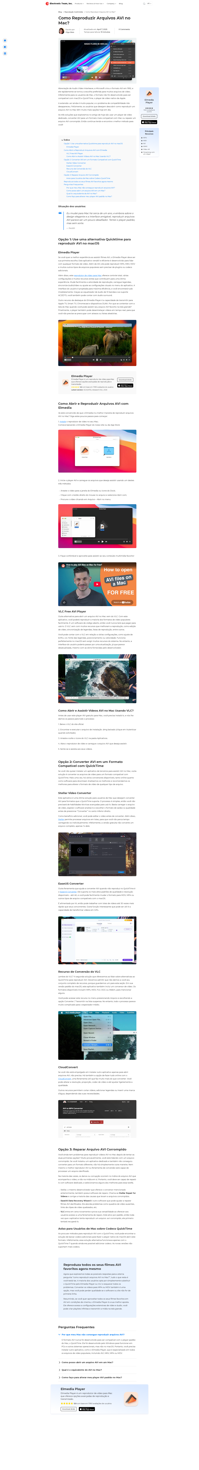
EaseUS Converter (74, 166)
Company (111, 4)
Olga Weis (70, 32)
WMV (145, 146)
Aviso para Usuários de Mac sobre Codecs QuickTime (88, 178)
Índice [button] (67, 140)
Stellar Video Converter (76, 163)
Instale (63, 422)
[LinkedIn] (4, 53)
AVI (144, 143)
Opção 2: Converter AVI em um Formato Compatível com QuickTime (92, 160)
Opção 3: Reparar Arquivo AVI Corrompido (81, 175)
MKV (145, 140)
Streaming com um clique (149, 153)
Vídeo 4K (146, 149)
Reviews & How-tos (95, 4)
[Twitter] (4, 40)
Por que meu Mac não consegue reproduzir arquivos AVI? (90, 188)
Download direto (125, 380)
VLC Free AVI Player (74, 153)
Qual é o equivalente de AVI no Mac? (81, 194)
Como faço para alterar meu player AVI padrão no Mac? (89, 196)
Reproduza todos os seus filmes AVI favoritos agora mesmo (88, 182)
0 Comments (124, 29)
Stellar (61, 819)
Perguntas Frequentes (73, 184)
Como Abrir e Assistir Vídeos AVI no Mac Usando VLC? (88, 156)
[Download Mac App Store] (125, 385)
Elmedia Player (72, 147)
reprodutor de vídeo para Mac (88, 275)
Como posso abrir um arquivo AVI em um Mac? (85, 191)
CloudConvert (72, 172)
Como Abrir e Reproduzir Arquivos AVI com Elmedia (85, 150)
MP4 (145, 138)
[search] (144, 3)
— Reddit (70, 228)
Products (79, 4)
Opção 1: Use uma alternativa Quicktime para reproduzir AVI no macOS (93, 144)
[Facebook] (4, 47)
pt (149, 3)
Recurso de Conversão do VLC (79, 169)
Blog (121, 4)
